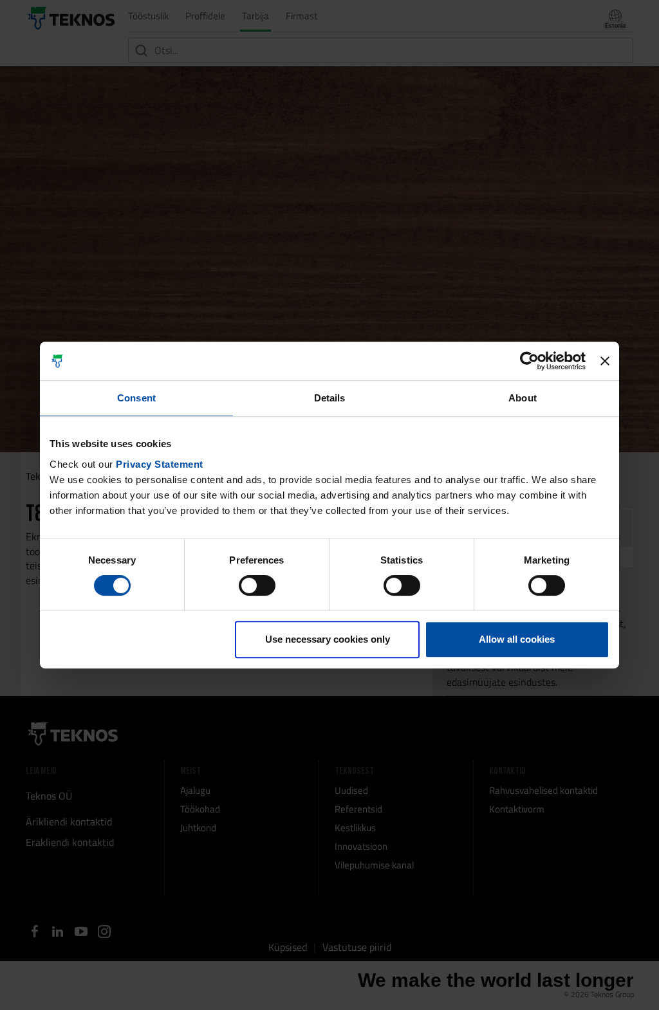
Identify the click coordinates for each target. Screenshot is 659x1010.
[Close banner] (604, 360)
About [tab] (522, 397)
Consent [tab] (136, 397)
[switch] (257, 585)
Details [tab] (330, 397)
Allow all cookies (517, 639)
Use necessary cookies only (327, 639)
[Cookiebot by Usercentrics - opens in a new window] (529, 361)
